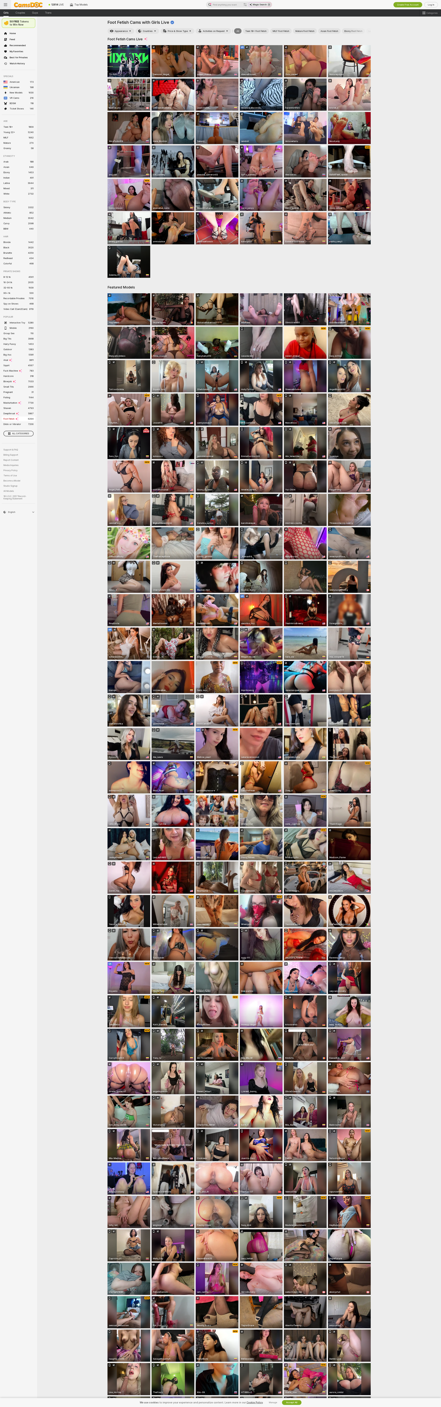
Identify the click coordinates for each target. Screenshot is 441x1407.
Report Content (11, 460)
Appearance (121, 31)
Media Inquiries (11, 465)
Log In (431, 4)
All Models (8, 491)
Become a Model (11, 481)
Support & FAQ (10, 450)
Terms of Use (10, 475)
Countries (148, 31)
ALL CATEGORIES (20, 433)
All (238, 31)
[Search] (245, 4)
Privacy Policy (10, 470)
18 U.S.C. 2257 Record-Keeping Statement (14, 497)
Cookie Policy (255, 1402)
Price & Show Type (178, 31)
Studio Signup (10, 486)
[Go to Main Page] (28, 4)
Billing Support (10, 455)
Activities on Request (214, 31)
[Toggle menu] (5, 4)
